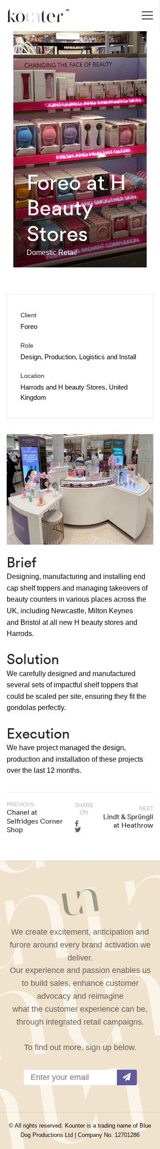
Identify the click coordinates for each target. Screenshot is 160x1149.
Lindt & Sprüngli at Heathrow (128, 820)
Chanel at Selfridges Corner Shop (35, 820)
